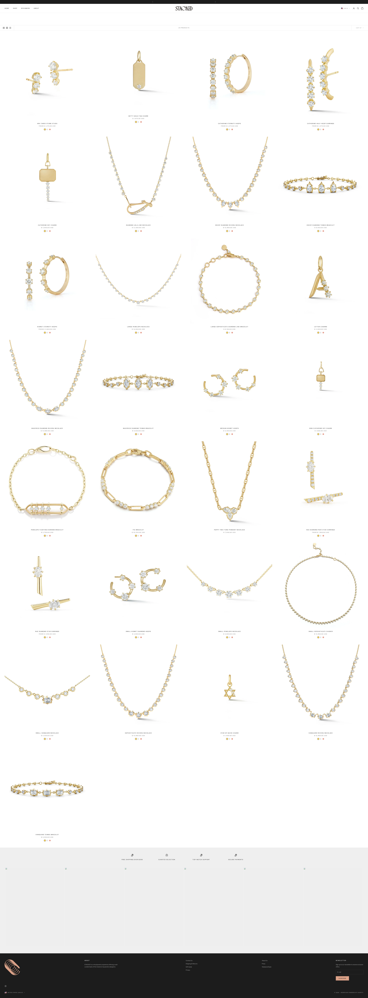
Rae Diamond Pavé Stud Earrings (320, 530)
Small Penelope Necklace (229, 631)
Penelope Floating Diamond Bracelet (47, 530)
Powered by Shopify (356, 992)
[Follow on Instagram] (6, 986)
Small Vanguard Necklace (47, 733)
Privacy (188, 970)
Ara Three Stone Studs (47, 123)
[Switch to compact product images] (10, 27)
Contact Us (189, 960)
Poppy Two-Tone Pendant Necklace (229, 530)
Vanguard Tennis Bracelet (47, 834)
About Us (264, 960)
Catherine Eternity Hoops (229, 123)
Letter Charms (320, 327)
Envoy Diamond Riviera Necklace (229, 225)
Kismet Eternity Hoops (47, 327)
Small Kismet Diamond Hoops (138, 631)
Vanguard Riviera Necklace (321, 733)
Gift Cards (189, 967)
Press (263, 964)
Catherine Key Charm (47, 225)
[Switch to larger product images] (4, 27)
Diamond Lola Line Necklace (138, 225)
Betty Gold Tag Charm (138, 116)
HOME (7, 8)
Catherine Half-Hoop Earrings (320, 123)
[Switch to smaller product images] (7, 27)
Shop (15, 8)
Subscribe (342, 978)
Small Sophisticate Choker (321, 631)
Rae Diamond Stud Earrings (47, 631)
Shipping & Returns (191, 964)
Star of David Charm (230, 733)
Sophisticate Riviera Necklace (138, 733)
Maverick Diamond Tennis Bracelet (138, 428)
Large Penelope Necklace (138, 327)
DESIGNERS (25, 8)
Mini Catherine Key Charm (320, 428)
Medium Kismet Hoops (229, 428)
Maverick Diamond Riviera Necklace (47, 428)
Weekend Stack (266, 967)
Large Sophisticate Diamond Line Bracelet (229, 327)
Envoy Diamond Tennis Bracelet (321, 225)
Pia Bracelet (138, 530)
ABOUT (36, 8)
